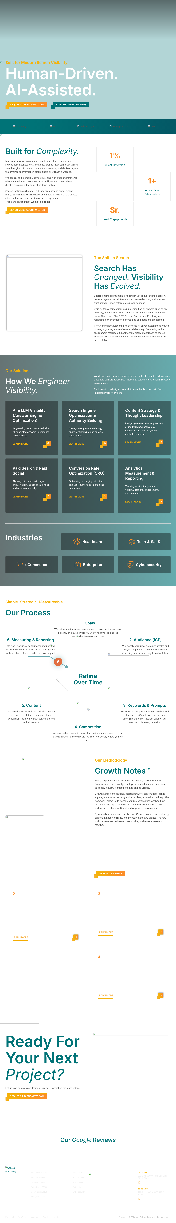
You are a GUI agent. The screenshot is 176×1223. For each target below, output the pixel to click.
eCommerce (78, 1182)
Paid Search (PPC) (39, 1187)
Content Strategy (38, 1182)
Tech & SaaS (78, 1178)
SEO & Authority (38, 1178)
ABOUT (102, 1167)
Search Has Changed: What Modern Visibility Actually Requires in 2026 (130, 970)
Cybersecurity (79, 1192)
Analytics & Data (38, 1197)
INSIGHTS (123, 1167)
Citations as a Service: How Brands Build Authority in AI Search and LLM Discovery (130, 907)
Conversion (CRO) (39, 1192)
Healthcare (77, 1173)
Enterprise (77, 1187)
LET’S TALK (144, 1167)
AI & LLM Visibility (38, 1173)
